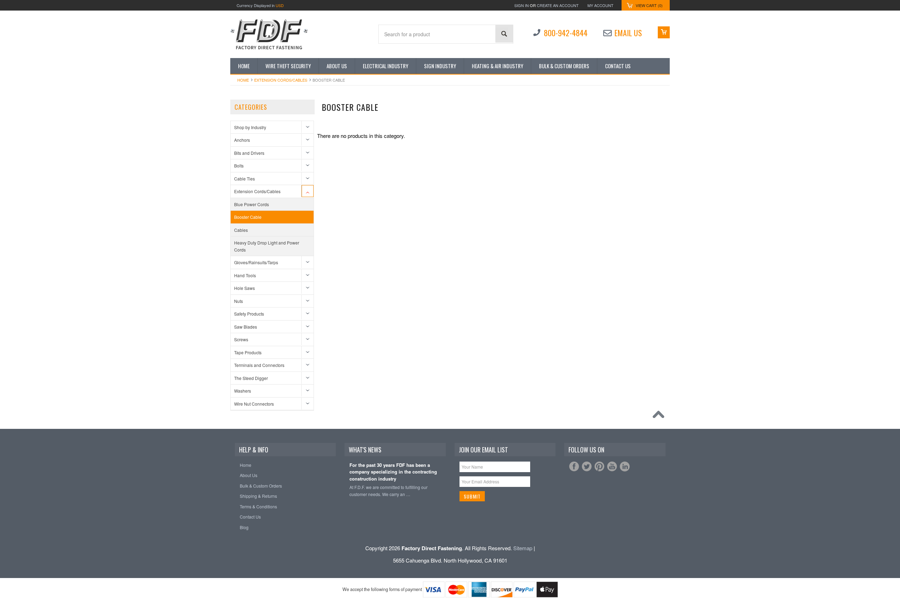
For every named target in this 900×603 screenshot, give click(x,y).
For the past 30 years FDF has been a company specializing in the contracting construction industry (393, 472)
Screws (241, 339)
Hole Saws (244, 288)
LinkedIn (625, 466)
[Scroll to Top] (660, 416)
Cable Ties (244, 179)
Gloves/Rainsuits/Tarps (256, 262)
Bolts (239, 166)
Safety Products (249, 314)
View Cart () (649, 5)
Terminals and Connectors (259, 365)
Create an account (558, 5)
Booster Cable (248, 217)
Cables (241, 230)
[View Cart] (664, 32)
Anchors (242, 140)
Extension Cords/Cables (280, 80)
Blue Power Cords (251, 204)
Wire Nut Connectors (254, 404)
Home (243, 80)
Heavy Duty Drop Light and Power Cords (266, 246)
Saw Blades (245, 327)
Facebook (574, 466)
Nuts (238, 301)
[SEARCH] (504, 34)
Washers (242, 391)
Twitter (587, 466)
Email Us (628, 32)
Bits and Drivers (249, 153)
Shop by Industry (250, 127)
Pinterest (599, 466)
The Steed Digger (251, 378)
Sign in (521, 5)
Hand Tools (245, 275)
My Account (600, 5)
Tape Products (248, 352)
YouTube (612, 466)
